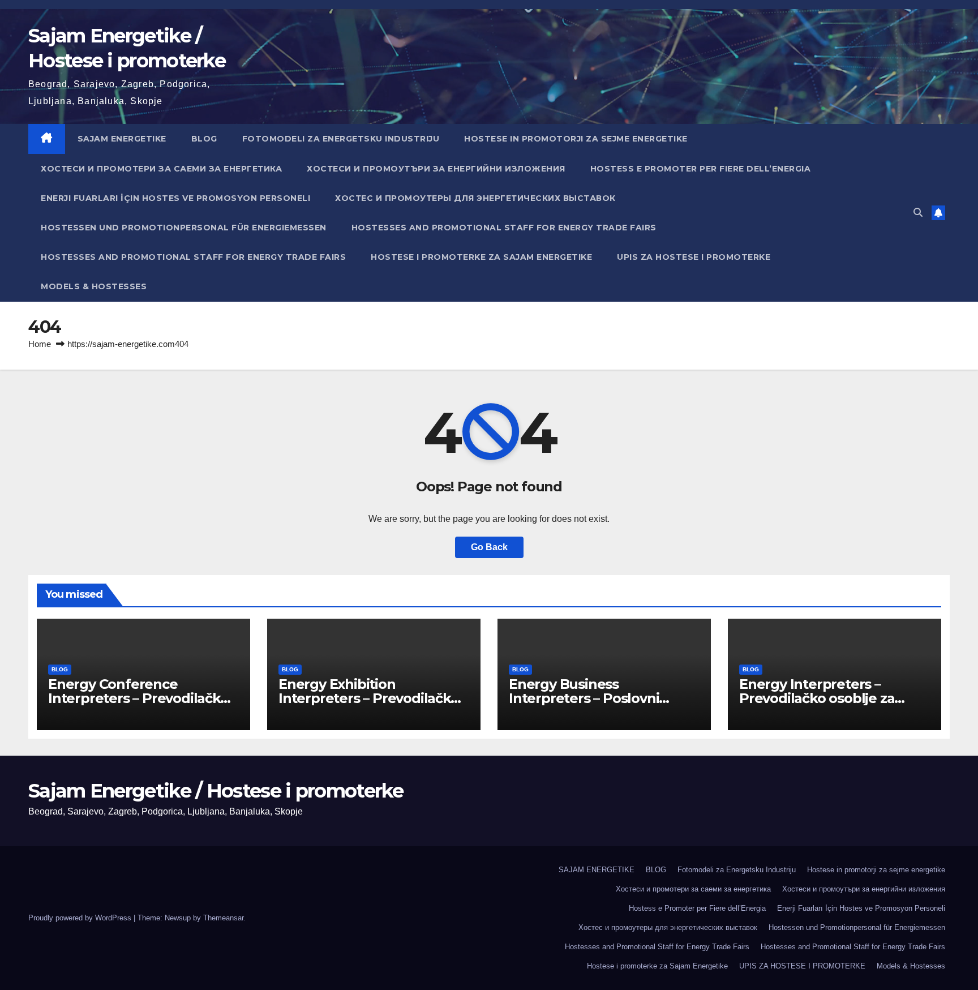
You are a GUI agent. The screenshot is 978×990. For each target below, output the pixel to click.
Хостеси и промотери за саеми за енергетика (161, 169)
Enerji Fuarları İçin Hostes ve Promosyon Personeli (175, 198)
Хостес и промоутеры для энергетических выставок (475, 198)
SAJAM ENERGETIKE (122, 139)
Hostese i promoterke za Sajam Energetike (481, 257)
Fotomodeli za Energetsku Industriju (341, 139)
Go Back (489, 547)
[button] (918, 212)
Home (39, 344)
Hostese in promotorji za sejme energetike (576, 139)
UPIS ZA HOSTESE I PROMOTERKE (693, 257)
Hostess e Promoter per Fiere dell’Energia (700, 169)
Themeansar (223, 918)
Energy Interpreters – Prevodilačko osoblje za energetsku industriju (816, 698)
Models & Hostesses (94, 286)
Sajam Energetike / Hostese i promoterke (216, 791)
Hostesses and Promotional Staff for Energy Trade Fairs (504, 227)
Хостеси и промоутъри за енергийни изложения (436, 169)
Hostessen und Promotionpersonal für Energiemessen (184, 227)
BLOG (204, 139)
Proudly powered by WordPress (81, 918)
